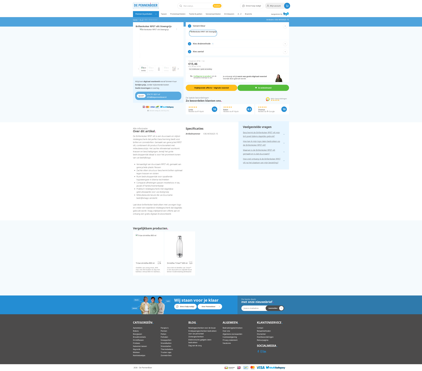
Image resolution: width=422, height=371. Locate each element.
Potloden (164, 337)
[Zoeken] (181, 6)
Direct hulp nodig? (253, 6)
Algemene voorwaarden (232, 334)
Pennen (164, 331)
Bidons (136, 331)
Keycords (136, 349)
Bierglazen (137, 334)
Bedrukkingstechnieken (232, 328)
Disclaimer (261, 334)
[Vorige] (138, 68)
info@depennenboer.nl (156, 97)
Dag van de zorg (195, 345)
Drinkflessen (138, 340)
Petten (163, 334)
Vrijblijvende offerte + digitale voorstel (211, 88)
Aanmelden (272, 308)
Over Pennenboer (208, 306)
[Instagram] (261, 351)
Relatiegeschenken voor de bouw (202, 328)
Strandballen (166, 343)
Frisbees (136, 343)
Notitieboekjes (139, 355)
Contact (260, 328)
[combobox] (200, 6)
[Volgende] (178, 68)
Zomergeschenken (196, 336)
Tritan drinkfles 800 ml (145, 263)
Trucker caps (166, 352)
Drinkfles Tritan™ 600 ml (177, 263)
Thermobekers (167, 349)
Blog (192, 322)
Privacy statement (230, 340)
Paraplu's (165, 328)
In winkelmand (264, 88)
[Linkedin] (264, 351)
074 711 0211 (152, 94)
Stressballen (166, 346)
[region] (158, 50)
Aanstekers (137, 328)
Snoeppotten (166, 340)
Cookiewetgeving (230, 337)
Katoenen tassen (140, 346)
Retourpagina (262, 340)
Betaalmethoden (264, 331)
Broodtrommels (139, 337)
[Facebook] (258, 351)
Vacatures (227, 343)
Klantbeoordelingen (265, 337)
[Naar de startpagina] (146, 6)
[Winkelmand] (287, 6)
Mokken (136, 352)
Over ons (226, 331)
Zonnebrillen (166, 355)
